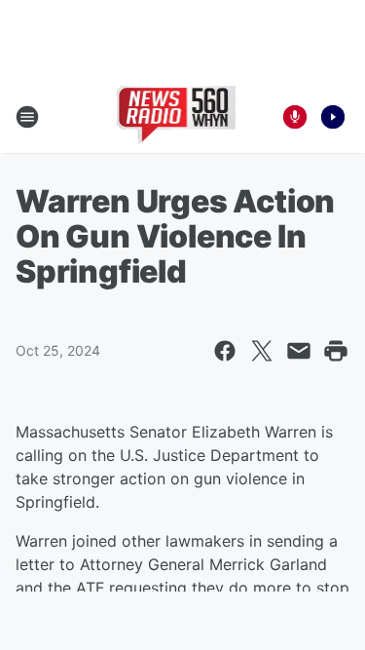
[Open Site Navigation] (27, 117)
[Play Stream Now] (333, 117)
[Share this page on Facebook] (224, 350)
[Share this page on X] (261, 350)
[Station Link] (177, 117)
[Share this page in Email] (298, 350)
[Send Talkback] (295, 117)
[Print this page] (335, 350)
